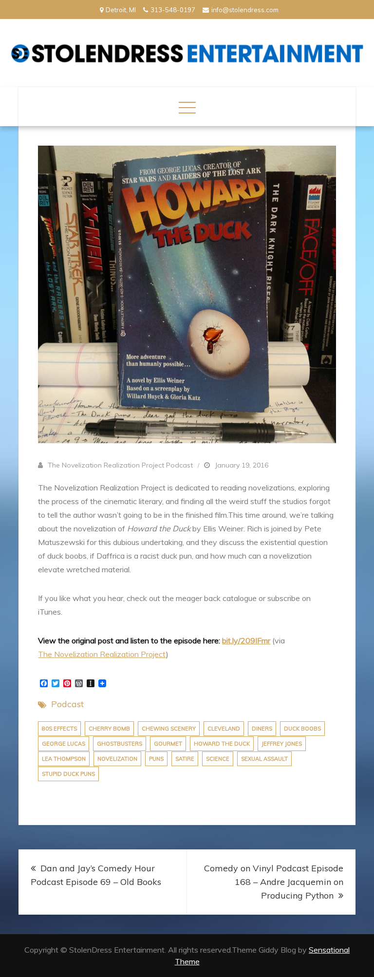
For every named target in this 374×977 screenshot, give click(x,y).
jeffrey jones (282, 743)
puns (156, 758)
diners (262, 728)
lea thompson (64, 758)
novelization (117, 758)
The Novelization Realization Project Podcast (120, 465)
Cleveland (223, 728)
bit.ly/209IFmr (246, 640)
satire (184, 758)
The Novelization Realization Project (102, 654)
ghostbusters (119, 743)
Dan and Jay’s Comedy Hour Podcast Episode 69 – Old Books (96, 875)
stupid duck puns (68, 773)
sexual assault (264, 758)
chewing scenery (169, 728)
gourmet (168, 743)
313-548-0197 (172, 10)
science (217, 758)
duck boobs (302, 728)
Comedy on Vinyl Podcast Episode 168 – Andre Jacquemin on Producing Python (273, 882)
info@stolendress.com (245, 10)
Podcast (67, 704)
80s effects (59, 728)
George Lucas (63, 743)
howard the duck (222, 743)
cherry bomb (109, 728)
